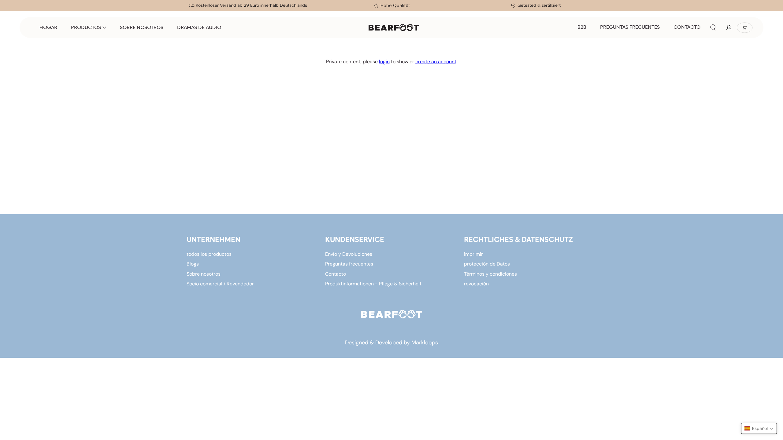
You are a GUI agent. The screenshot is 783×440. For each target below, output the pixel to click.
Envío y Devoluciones (348, 254)
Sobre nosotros (204, 274)
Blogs (193, 264)
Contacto (335, 274)
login (384, 61)
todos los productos (209, 254)
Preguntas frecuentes (349, 264)
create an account (435, 61)
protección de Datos (487, 264)
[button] (713, 27)
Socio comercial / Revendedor (220, 283)
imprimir (473, 254)
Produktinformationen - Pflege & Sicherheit (373, 283)
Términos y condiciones (490, 274)
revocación (476, 283)
